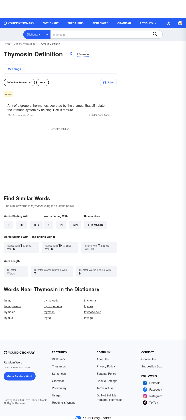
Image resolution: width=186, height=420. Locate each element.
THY (36, 225)
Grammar (58, 381)
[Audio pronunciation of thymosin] (70, 53)
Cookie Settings (107, 381)
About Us (103, 359)
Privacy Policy (106, 366)
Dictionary (33, 34)
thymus (8, 318)
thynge (88, 318)
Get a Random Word (19, 376)
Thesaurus (59, 366)
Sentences (59, 373)
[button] (168, 23)
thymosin (95, 225)
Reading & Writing (64, 402)
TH (21, 225)
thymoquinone (53, 306)
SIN (75, 225)
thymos (88, 306)
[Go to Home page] (19, 23)
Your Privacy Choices (97, 418)
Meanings (14, 69)
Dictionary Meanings (24, 43)
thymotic (49, 312)
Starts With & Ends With (19, 247)
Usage (56, 395)
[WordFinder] (180, 23)
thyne (47, 318)
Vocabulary (59, 388)
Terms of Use (105, 388)
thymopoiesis (12, 306)
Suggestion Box (151, 366)
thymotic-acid (92, 312)
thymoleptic (51, 300)
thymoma (90, 300)
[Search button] (156, 34)
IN (61, 225)
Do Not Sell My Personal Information (110, 397)
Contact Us (148, 359)
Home (7, 43)
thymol (8, 300)
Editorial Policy (106, 373)
